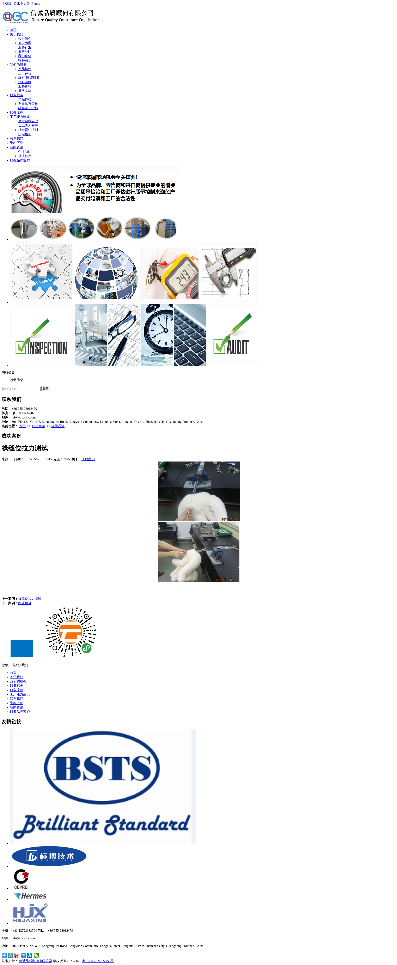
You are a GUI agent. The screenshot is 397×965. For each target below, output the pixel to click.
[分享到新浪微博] (17, 955)
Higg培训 (24, 134)
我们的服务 (18, 64)
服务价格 (24, 86)
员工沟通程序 (28, 125)
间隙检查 (24, 603)
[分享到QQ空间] (10, 955)
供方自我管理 (28, 121)
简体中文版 (22, 3)
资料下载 (16, 143)
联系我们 (16, 138)
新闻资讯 (16, 147)
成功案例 (38, 426)
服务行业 (24, 47)
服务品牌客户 (20, 160)
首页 (13, 30)
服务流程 (16, 112)
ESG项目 (24, 82)
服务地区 (24, 51)
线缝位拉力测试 (29, 599)
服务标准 (16, 95)
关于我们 (16, 34)
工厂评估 (24, 73)
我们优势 (24, 56)
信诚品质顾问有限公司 (35, 961)
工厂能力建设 (20, 117)
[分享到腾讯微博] (23, 955)
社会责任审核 (28, 108)
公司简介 (24, 38)
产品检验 (24, 69)
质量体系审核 (28, 103)
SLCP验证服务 (28, 77)
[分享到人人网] (29, 955)
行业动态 (24, 156)
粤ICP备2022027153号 (98, 961)
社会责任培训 (28, 130)
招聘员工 (24, 60)
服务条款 (24, 90)
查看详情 (58, 426)
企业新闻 (24, 151)
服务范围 (24, 43)
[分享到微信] (36, 955)
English (36, 3)
